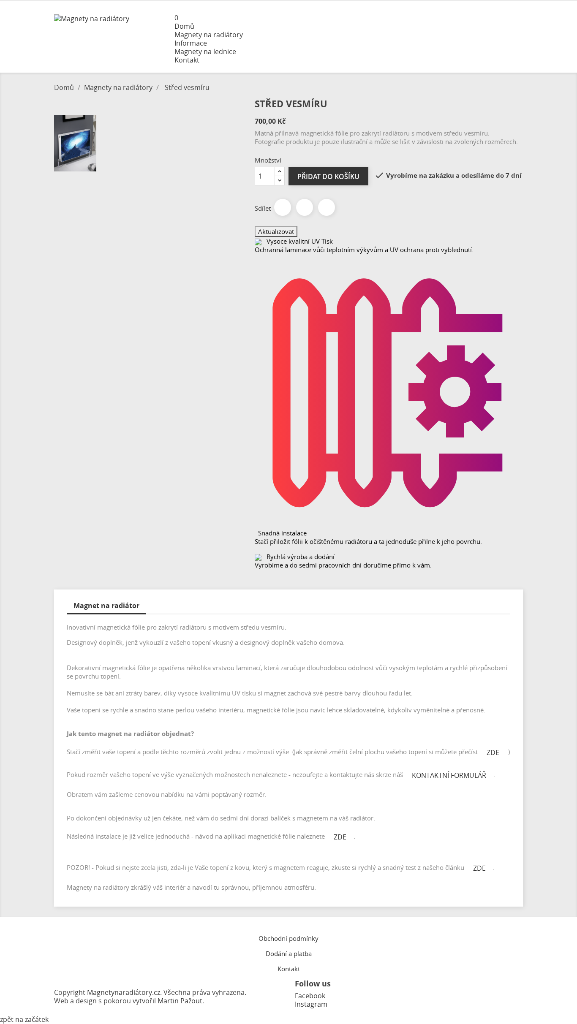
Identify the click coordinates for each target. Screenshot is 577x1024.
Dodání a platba (289, 953)
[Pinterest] (326, 207)
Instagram (311, 1004)
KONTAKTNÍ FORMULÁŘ (449, 775)
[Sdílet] (282, 207)
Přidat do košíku (328, 176)
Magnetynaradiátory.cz (123, 992)
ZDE (493, 752)
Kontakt (289, 968)
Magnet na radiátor (106, 605)
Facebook (310, 995)
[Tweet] (304, 207)
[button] (348, 18)
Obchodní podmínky (288, 938)
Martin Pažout (180, 1000)
